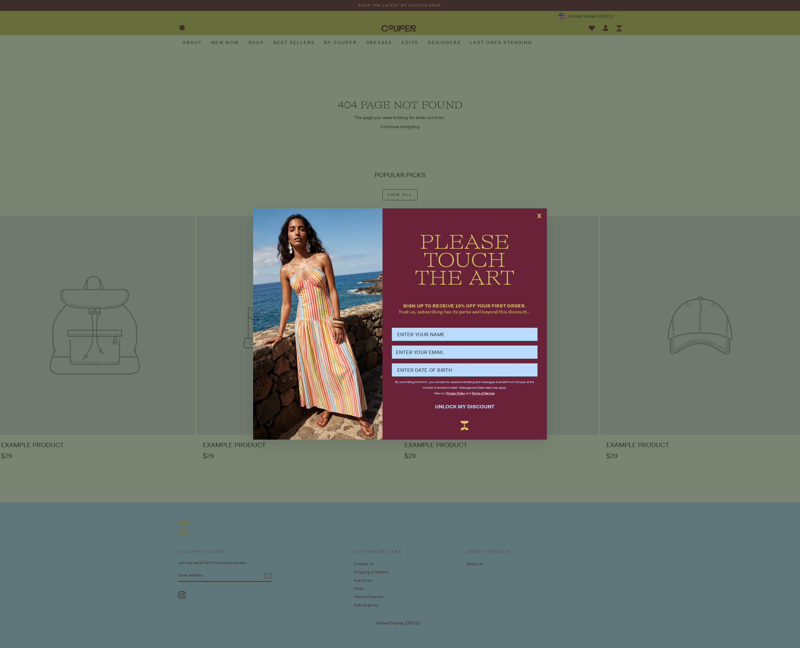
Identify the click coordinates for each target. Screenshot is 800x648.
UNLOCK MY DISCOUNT (464, 406)
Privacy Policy (455, 393)
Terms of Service (483, 393)
